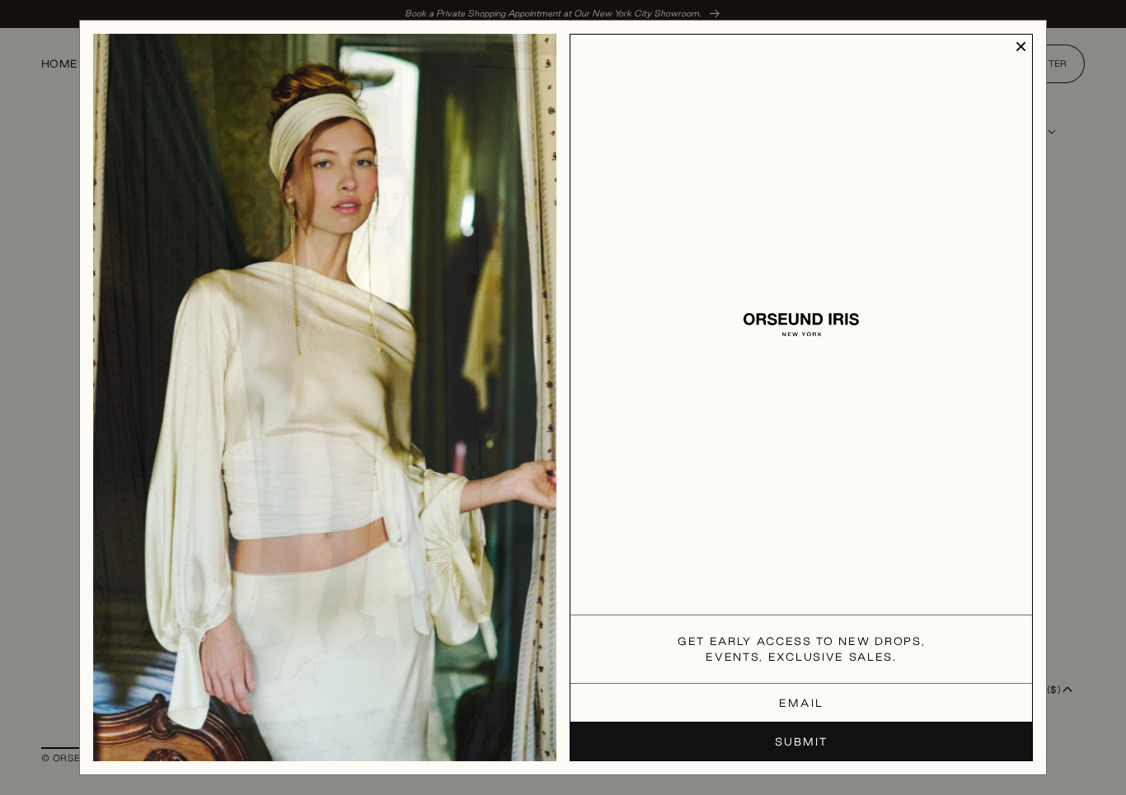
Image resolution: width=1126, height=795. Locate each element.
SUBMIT (801, 741)
